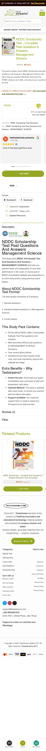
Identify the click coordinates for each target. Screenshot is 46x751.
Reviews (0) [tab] (8, 412)
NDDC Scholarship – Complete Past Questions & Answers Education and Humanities (23, 476)
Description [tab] (8, 227)
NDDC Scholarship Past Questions (24, 123)
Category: (6, 122)
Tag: (3, 126)
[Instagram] (10, 603)
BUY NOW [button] (24, 489)
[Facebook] (5, 603)
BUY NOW (24, 174)
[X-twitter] (14, 603)
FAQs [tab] (5, 419)
